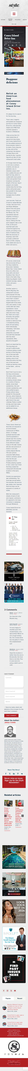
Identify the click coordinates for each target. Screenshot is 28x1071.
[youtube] (15, 1050)
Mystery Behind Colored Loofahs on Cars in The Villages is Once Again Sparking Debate (15, 1003)
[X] (8, 45)
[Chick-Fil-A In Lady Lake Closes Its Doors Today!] (4, 1019)
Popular (8, 995)
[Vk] (22, 774)
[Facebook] (4, 45)
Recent (19, 995)
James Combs (10, 722)
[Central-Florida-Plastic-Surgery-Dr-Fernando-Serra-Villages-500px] (14, 924)
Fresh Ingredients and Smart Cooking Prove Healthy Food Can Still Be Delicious (8, 815)
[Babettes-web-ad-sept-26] (14, 584)
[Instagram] (7, 987)
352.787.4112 (16, 1030)
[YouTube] (15, 987)
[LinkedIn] (12, 45)
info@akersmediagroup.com (15, 1032)
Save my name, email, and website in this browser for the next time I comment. (13, 709)
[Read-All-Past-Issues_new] (14, 952)
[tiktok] (19, 1050)
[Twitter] (11, 987)
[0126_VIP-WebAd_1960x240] (17, 73)
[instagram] (8, 1050)
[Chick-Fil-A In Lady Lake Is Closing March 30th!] (4, 1012)
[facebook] (5, 1050)
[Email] (20, 45)
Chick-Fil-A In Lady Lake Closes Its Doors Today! (14, 1019)
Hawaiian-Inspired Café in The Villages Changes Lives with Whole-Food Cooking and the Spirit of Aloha (19, 815)
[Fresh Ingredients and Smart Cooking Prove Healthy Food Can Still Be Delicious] (8, 803)
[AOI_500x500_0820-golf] (14, 897)
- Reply (15, 613)
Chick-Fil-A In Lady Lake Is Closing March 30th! (15, 1012)
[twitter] (12, 1050)
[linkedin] (23, 1050)
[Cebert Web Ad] (14, 562)
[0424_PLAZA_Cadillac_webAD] (14, 843)
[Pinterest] (16, 45)
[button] (5, 814)
